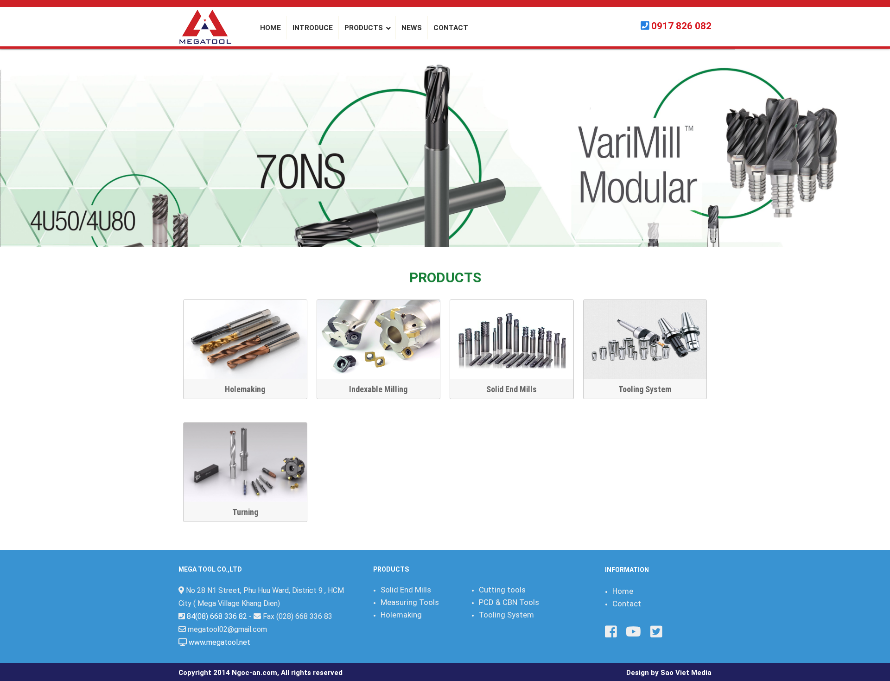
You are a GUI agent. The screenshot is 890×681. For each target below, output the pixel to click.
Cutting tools (502, 589)
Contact (626, 603)
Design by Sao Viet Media (669, 672)
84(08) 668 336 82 (217, 616)
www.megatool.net (219, 642)
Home (622, 591)
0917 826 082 (681, 26)
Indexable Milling (378, 389)
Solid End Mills (511, 389)
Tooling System (644, 389)
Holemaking (245, 389)
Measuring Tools (410, 602)
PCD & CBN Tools (509, 602)
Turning (245, 512)
